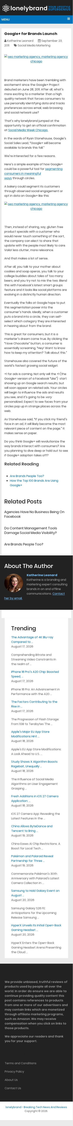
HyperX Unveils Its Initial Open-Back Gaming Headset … (36, 927)
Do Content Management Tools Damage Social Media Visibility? (30, 530)
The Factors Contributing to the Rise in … (34, 704)
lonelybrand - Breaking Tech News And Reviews (36, 1107)
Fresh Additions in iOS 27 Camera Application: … (34, 798)
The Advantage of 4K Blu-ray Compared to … (32, 639)
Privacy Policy (14, 1071)
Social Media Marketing (34, 45)
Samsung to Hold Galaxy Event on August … (35, 893)
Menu (5, 19)
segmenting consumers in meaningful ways (33, 173)
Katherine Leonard (20, 41)
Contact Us (13, 1088)
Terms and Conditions (20, 1063)
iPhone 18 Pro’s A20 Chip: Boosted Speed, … (35, 674)
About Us (11, 1080)
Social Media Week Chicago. (28, 130)
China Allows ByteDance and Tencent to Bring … (31, 828)
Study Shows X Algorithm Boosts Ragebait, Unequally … (34, 764)
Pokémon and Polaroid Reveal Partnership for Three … (32, 858)
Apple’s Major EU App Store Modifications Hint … (30, 734)
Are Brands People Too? (27, 476)
